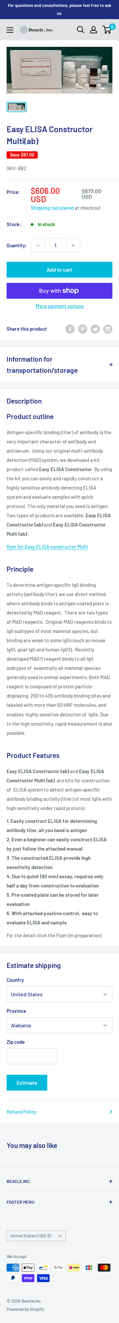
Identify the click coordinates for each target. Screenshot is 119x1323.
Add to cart (59, 269)
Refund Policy (21, 1112)
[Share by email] (107, 329)
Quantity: (17, 245)
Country (15, 980)
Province (16, 1011)
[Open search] (80, 29)
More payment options (60, 306)
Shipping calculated (52, 208)
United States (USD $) (30, 1235)
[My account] (93, 29)
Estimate (27, 1082)
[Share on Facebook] (70, 329)
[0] (107, 30)
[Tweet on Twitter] (95, 329)
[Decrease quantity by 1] (38, 245)
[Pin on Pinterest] (82, 329)
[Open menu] (10, 30)
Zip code (16, 1042)
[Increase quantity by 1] (73, 245)
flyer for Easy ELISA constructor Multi (47, 547)
